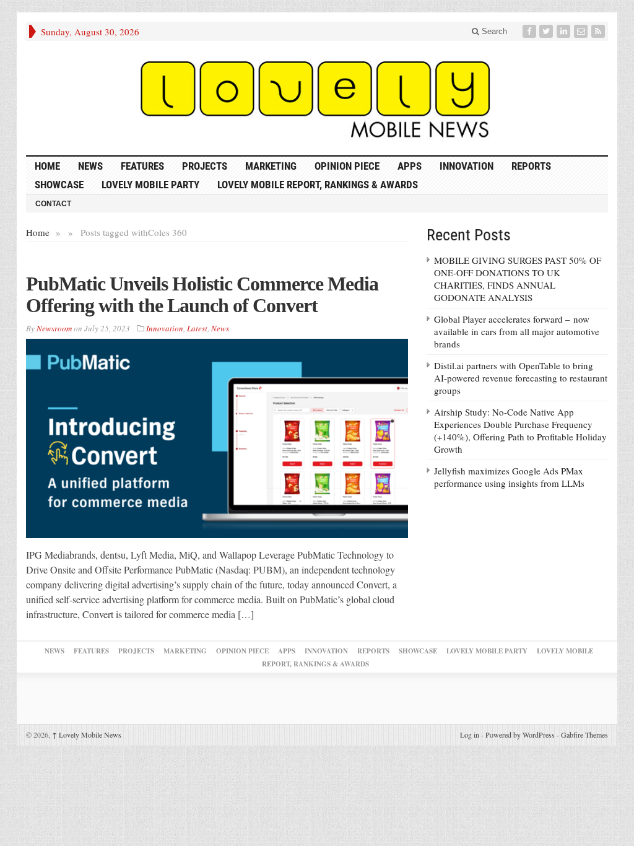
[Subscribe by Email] (582, 31)
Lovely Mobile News (86, 734)
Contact (53, 203)
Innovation (466, 166)
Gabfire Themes (584, 734)
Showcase (59, 184)
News (90, 166)
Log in (469, 734)
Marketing (271, 166)
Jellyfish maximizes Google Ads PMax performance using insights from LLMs (509, 476)
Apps (409, 166)
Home (38, 232)
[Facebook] (530, 31)
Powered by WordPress (520, 734)
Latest (197, 328)
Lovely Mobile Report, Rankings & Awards (317, 184)
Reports (531, 166)
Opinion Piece (347, 166)
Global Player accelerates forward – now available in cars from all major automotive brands (516, 331)
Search (493, 31)
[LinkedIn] (564, 31)
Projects (204, 166)
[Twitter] (547, 31)
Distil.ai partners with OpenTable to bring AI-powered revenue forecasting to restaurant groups (520, 377)
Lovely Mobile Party (150, 184)
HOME (47, 166)
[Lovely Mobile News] (317, 98)
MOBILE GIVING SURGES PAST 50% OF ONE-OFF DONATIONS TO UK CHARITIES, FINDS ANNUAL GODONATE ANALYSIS (517, 278)
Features (142, 166)
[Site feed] (599, 31)
